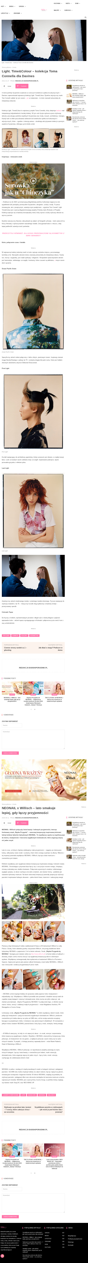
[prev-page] (31, 709)
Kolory (24, 635)
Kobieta (15, 635)
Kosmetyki (34, 635)
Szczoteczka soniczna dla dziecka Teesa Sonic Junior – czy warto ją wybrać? (32, 1256)
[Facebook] (2, 1256)
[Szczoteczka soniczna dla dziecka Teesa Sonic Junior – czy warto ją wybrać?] (69, 118)
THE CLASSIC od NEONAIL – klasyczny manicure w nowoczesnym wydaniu (54, 699)
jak (28, 98)
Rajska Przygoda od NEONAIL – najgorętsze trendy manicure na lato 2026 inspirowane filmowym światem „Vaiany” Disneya (33, 701)
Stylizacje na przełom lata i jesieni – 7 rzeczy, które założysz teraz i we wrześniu (33, 1243)
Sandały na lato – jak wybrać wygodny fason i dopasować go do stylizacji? (32, 1250)
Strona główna (6, 67)
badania (58, 110)
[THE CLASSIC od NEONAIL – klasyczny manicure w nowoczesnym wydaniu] (54, 688)
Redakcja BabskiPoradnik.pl (26, 81)
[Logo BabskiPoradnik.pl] (44, 10)
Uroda (14, 67)
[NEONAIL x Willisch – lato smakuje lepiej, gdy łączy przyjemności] (12, 688)
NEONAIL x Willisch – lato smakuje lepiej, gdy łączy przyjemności (12, 699)
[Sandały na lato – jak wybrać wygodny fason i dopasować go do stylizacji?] (69, 110)
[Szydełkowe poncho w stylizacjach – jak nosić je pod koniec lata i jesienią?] (69, 87)
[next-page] (34, 709)
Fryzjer (6, 635)
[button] (85, 17)
